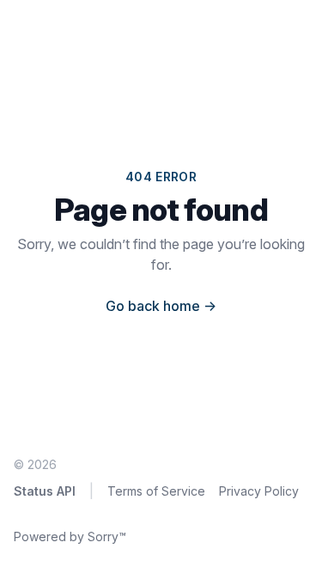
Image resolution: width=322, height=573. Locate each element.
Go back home (161, 305)
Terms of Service (156, 491)
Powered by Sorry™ (70, 536)
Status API (45, 491)
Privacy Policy (259, 491)
